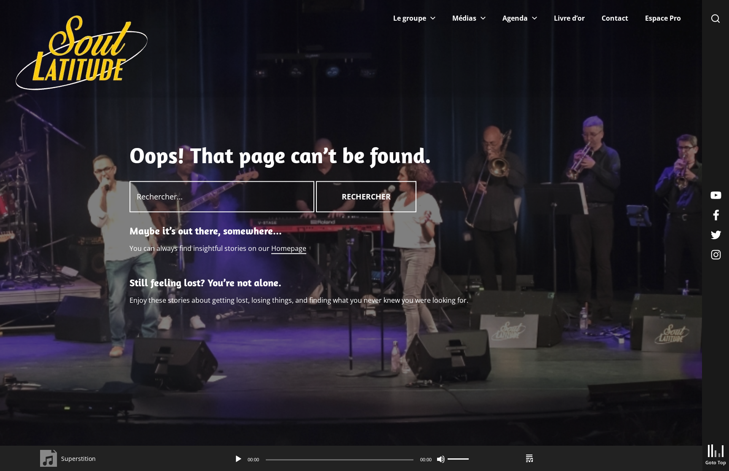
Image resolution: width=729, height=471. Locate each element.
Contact (615, 18)
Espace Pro (663, 18)
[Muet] (441, 459)
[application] (351, 459)
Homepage (288, 248)
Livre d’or (569, 18)
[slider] (459, 459)
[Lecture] (238, 459)
